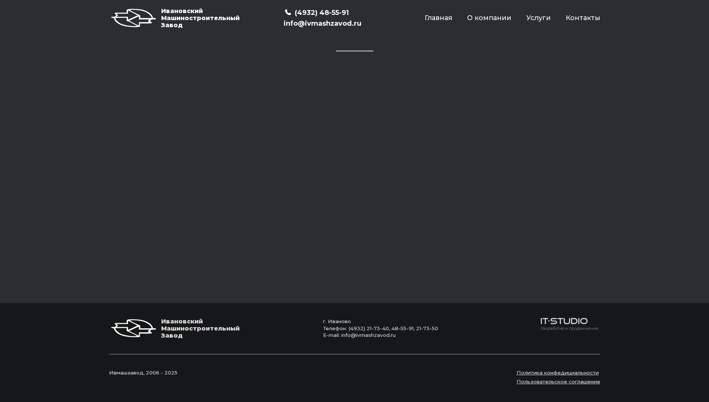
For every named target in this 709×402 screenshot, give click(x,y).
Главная (438, 18)
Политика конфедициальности (558, 373)
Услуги (538, 18)
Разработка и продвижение (570, 328)
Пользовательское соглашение (558, 382)
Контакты (583, 18)
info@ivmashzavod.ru (322, 23)
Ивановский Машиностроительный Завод (191, 18)
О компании (489, 18)
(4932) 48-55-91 (322, 13)
